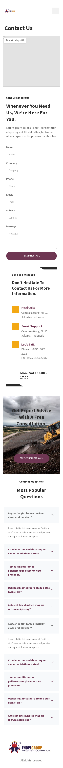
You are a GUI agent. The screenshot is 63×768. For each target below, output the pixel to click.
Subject (10, 210)
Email (9, 194)
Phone (10, 178)
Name (9, 147)
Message (11, 226)
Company (11, 163)
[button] (55, 11)
